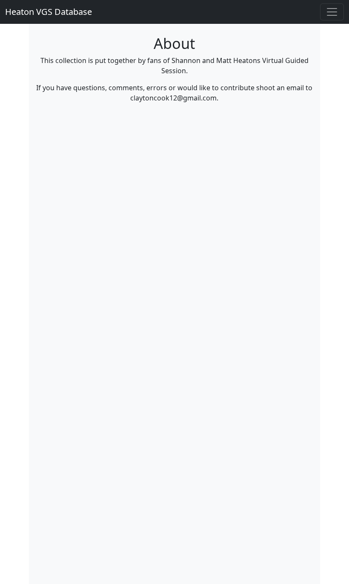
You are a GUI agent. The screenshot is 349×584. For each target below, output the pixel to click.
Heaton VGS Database (48, 11)
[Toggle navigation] (332, 11)
